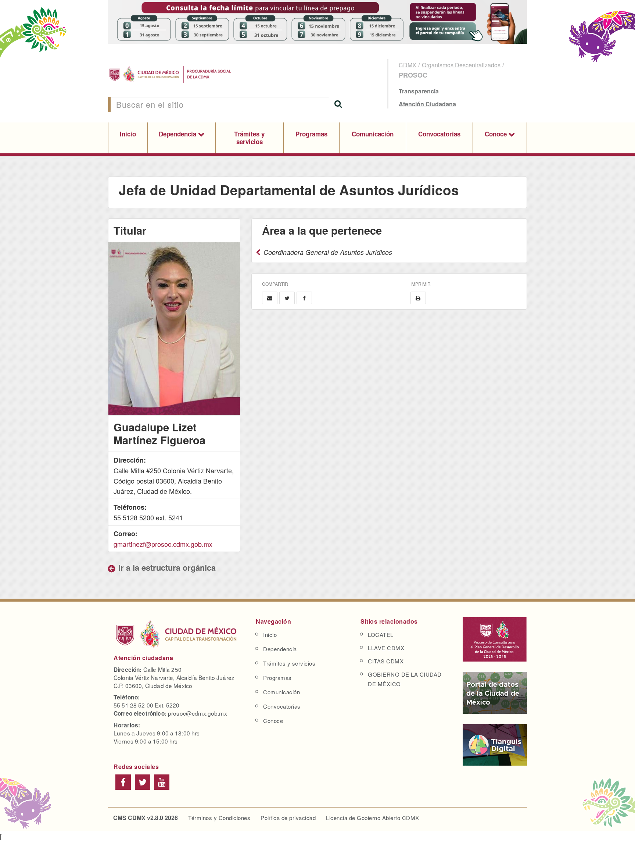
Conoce (497, 133)
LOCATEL (381, 634)
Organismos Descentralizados (461, 65)
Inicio (128, 133)
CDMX (407, 65)
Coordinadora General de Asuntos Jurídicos (327, 252)
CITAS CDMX (385, 661)
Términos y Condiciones (219, 818)
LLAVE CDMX (386, 648)
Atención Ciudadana (427, 104)
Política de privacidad (288, 818)
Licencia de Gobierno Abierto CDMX (372, 818)
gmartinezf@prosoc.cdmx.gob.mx (163, 544)
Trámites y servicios (249, 137)
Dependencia (178, 133)
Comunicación (373, 133)
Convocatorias (439, 133)
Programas (311, 133)
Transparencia (419, 91)
